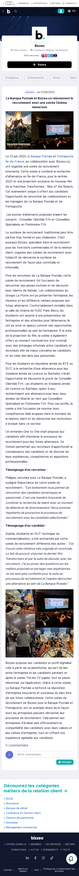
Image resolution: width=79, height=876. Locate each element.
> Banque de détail (15, 808)
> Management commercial (20, 827)
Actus (56, 77)
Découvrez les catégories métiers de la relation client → (36, 788)
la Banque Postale (40, 156)
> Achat (8, 798)
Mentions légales (23, 870)
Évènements (36, 77)
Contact (8, 870)
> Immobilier (11, 822)
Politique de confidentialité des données (59, 870)
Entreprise (12, 77)
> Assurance (11, 803)
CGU (36, 870)
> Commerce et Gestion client (22, 813)
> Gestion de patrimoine (19, 817)
